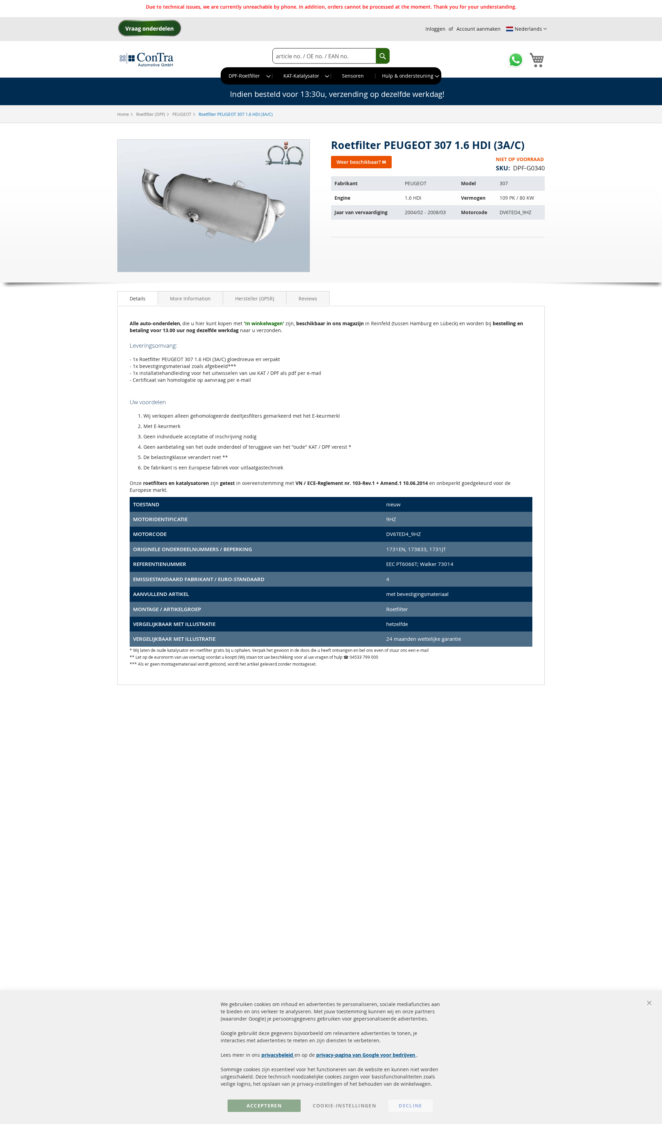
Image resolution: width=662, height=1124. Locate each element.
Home (123, 114)
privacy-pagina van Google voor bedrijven (366, 1055)
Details (138, 298)
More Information (190, 298)
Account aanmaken (479, 29)
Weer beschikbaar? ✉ (361, 162)
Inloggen (435, 29)
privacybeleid (277, 1055)
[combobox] (331, 56)
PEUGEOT (182, 114)
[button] (526, 29)
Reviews (308, 298)
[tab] (137, 298)
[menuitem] (247, 75)
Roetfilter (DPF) (151, 114)
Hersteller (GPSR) (254, 298)
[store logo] (146, 59)
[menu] (331, 75)
